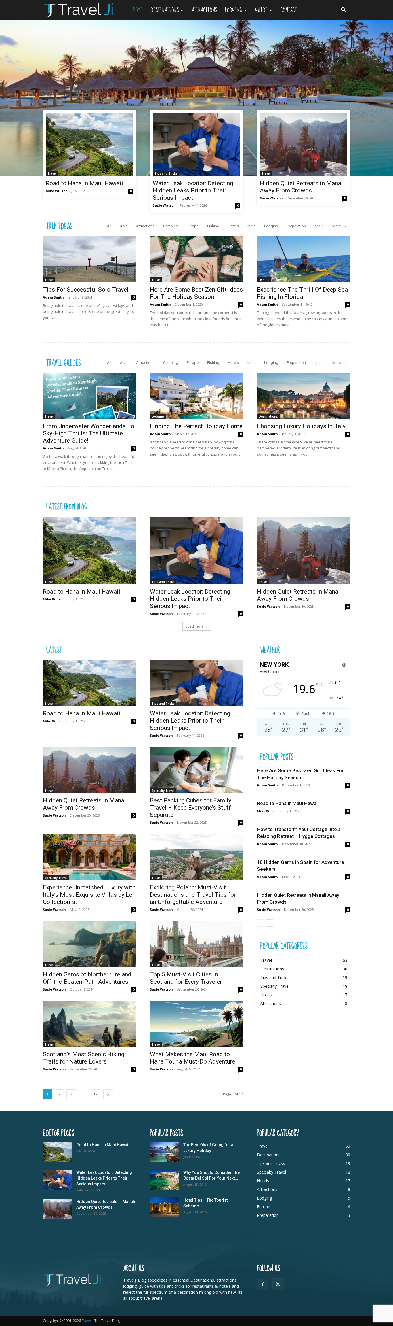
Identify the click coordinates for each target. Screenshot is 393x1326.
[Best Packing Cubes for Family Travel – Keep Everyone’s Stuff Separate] (196, 770)
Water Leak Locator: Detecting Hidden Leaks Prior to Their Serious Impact (193, 190)
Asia (123, 226)
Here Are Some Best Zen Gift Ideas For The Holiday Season (196, 293)
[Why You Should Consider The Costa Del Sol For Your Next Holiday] (164, 1180)
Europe (193, 226)
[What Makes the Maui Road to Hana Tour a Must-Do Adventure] (196, 1024)
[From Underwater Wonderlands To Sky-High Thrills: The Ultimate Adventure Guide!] (89, 396)
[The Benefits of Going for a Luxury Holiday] (164, 1152)
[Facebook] (262, 1284)
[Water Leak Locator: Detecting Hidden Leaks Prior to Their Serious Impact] (196, 144)
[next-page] (108, 1094)
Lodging (233, 10)
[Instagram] (278, 1284)
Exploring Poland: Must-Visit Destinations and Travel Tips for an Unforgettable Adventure (193, 894)
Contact (289, 10)
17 (96, 1094)
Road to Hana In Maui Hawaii (84, 183)
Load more (195, 626)
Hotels (233, 226)
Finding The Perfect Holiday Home (196, 426)
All (109, 226)
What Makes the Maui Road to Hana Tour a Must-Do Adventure (192, 1058)
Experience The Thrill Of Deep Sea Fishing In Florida (302, 293)
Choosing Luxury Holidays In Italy (301, 426)
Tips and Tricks (166, 173)
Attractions (204, 10)
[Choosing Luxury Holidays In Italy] (303, 396)
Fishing (213, 226)
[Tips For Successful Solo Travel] (89, 259)
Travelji (88, 1320)
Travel (51, 173)
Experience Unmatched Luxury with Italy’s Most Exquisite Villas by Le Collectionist (89, 894)
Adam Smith (53, 297)
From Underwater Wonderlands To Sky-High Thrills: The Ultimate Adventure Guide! (88, 433)
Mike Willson (57, 191)
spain (319, 226)
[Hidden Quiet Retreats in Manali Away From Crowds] (303, 144)
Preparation (296, 226)
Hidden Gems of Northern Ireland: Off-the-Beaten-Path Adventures (88, 978)
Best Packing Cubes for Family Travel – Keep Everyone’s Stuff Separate (190, 807)
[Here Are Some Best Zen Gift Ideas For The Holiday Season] (196, 259)
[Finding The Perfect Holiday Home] (196, 396)
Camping (170, 226)
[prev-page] (260, 923)
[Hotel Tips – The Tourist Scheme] (164, 1207)
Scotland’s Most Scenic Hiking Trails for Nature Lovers (83, 1058)
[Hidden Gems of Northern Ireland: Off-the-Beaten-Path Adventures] (89, 944)
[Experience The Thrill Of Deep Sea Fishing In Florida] (303, 259)
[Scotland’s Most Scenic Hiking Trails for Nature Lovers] (89, 1024)
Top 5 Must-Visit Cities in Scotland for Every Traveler (186, 978)
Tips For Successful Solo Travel (86, 289)
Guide (261, 10)
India (251, 226)
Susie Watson (164, 205)
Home (138, 10)
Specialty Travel (163, 791)
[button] (343, 10)
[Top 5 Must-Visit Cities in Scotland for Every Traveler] (196, 944)
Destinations (165, 10)
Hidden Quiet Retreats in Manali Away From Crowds (302, 187)
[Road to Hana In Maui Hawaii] (89, 144)
